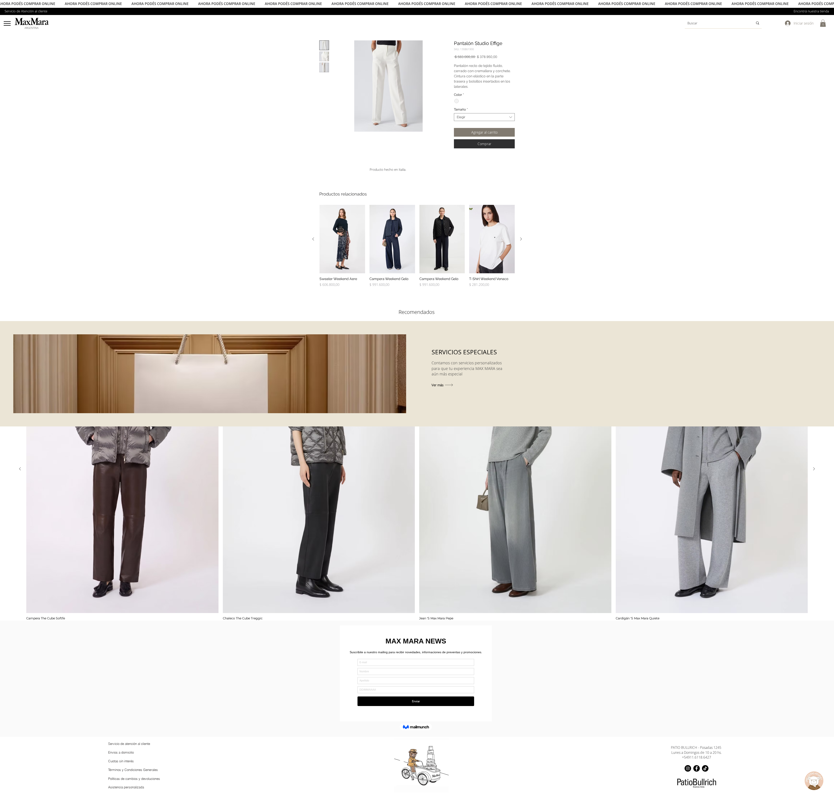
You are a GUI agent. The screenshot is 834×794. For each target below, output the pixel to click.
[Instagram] (688, 768)
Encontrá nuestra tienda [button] (811, 11)
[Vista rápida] (342, 239)
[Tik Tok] (705, 768)
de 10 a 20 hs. (711, 752)
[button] (823, 23)
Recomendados (417, 311)
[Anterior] (313, 239)
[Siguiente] (521, 239)
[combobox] (484, 117)
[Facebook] (696, 768)
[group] (417, 248)
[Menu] (7, 23)
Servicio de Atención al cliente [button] (26, 11)
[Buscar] (757, 23)
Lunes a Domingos (685, 752)
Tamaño (461, 109)
